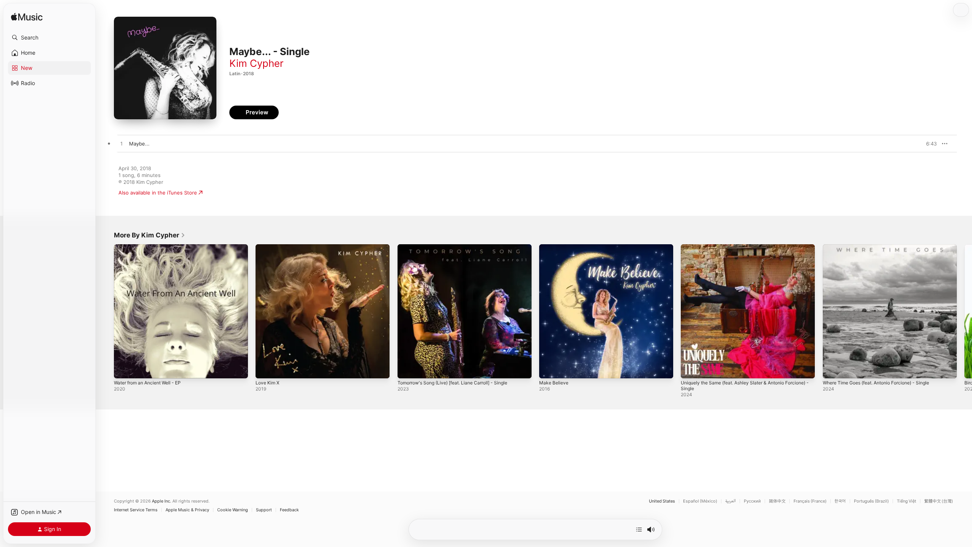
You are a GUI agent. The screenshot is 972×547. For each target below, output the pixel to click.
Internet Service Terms (136, 510)
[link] (149, 235)
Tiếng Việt (906, 501)
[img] (27, 17)
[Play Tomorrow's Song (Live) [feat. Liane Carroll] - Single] (407, 369)
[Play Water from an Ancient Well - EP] (123, 369)
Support (264, 510)
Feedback (289, 510)
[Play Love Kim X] (265, 369)
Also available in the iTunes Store (157, 193)
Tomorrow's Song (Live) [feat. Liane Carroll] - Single (459, 247)
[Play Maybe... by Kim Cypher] (121, 144)
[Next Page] (964, 311)
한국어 (840, 501)
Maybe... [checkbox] (139, 144)
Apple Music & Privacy (187, 510)
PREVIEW (928, 143)
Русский (752, 501)
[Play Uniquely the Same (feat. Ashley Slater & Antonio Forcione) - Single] (690, 369)
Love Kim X (268, 247)
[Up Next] (639, 529)
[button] (49, 37)
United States (662, 501)
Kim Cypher (256, 63)
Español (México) (700, 501)
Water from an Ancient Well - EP (151, 247)
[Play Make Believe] (548, 369)
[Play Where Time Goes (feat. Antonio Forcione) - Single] (832, 369)
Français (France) (810, 501)
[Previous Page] (106, 311)
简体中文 (777, 501)
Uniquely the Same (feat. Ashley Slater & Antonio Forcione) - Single (739, 250)
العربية (730, 501)
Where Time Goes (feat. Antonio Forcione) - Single (883, 247)
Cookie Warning (232, 510)
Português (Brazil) (871, 501)
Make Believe (555, 247)
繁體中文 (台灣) (938, 501)
